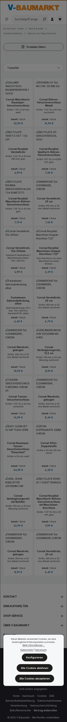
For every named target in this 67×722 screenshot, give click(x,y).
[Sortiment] (6, 19)
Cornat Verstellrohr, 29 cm (49, 200)
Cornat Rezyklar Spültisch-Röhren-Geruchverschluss (49, 151)
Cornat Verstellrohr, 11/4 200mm (18, 249)
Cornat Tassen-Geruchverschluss (18, 398)
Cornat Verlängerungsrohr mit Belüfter (18, 498)
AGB (51, 695)
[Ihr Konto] (52, 19)
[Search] (44, 19)
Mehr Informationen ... (34, 645)
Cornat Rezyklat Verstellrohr (18, 150)
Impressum (28, 695)
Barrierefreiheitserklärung (20, 700)
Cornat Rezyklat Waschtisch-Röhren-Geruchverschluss (18, 201)
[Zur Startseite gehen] (33, 7)
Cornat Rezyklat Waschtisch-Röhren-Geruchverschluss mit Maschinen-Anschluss (49, 501)
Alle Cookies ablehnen (34, 668)
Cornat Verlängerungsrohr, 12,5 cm (49, 350)
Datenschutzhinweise (49, 700)
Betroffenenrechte (20, 710)
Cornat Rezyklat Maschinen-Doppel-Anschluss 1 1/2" (49, 250)
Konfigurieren (34, 657)
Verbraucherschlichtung (43, 705)
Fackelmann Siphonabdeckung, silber (18, 300)
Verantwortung (18, 705)
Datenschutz (26, 650)
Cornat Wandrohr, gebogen (18, 349)
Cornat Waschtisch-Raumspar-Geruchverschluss (18, 102)
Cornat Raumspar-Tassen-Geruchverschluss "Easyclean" (18, 448)
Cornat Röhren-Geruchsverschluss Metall (49, 102)
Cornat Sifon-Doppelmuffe (49, 445)
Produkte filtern (36, 46)
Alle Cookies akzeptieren (34, 678)
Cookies (42, 695)
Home (16, 695)
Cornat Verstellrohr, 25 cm (49, 299)
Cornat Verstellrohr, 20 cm (49, 553)
